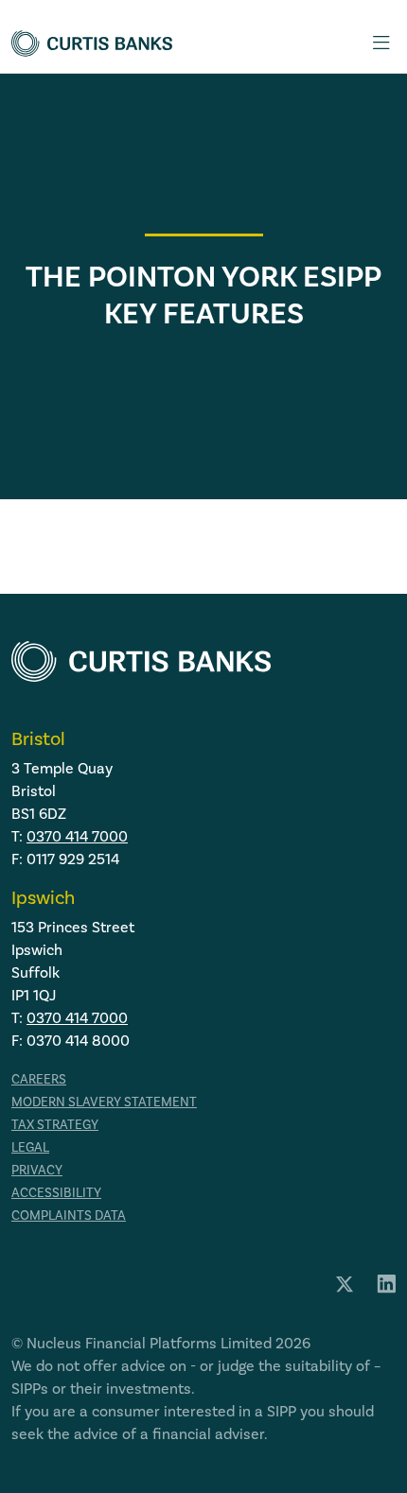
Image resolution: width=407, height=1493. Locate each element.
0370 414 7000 (77, 836)
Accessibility (56, 1193)
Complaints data (68, 1215)
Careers (38, 1079)
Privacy (36, 1170)
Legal (30, 1147)
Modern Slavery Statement (104, 1102)
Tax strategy (54, 1125)
